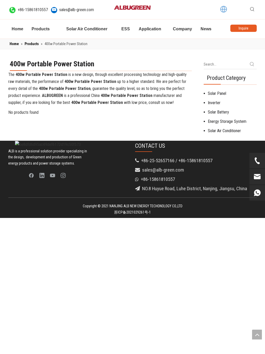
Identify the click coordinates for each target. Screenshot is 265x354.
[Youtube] (52, 175)
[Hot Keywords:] (252, 9)
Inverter (214, 102)
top (257, 334)
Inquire (243, 28)
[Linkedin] (42, 175)
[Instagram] (63, 175)
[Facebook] (31, 175)
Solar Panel (217, 93)
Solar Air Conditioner (224, 130)
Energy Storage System (227, 121)
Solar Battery (218, 112)
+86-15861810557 (33, 9)
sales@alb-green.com (76, 9)
